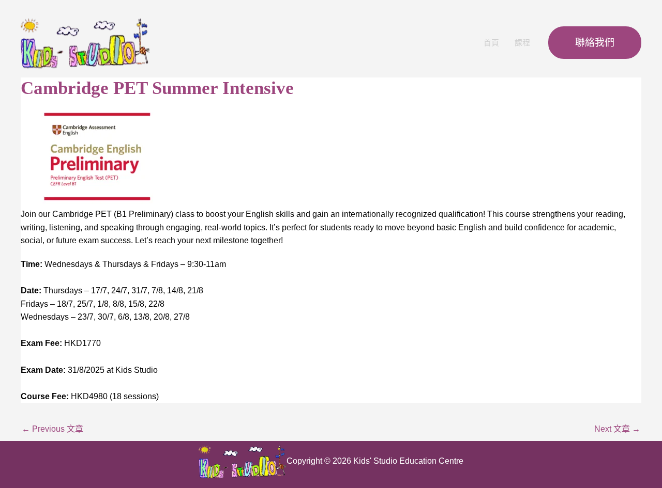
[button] (594, 42)
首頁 (491, 42)
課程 (522, 42)
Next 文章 (617, 428)
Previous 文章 (52, 428)
